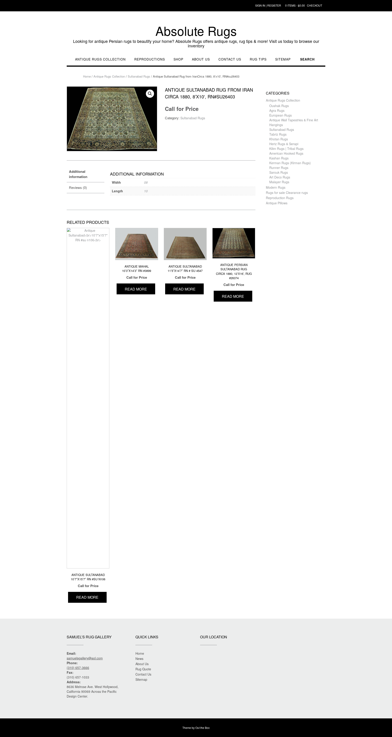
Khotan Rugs (278, 139)
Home (87, 76)
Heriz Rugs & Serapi (283, 144)
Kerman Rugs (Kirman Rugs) (290, 163)
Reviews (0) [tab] (78, 187)
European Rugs (280, 115)
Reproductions (149, 59)
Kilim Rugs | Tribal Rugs (286, 148)
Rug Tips (258, 59)
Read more (87, 597)
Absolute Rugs (196, 31)
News (139, 658)
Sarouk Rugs (278, 172)
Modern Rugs (275, 187)
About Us (201, 59)
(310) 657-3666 (78, 667)
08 (146, 182)
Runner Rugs (278, 167)
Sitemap (283, 59)
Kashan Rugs (279, 158)
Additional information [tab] (78, 174)
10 (146, 191)
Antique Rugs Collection (100, 59)
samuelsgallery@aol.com (85, 658)
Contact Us (229, 59)
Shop (178, 59)
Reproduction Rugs (280, 197)
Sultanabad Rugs (139, 76)
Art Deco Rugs (279, 177)
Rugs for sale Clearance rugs (287, 192)
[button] (150, 94)
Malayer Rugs (279, 182)
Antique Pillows (276, 203)
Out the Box (202, 728)
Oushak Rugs (279, 105)
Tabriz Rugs (278, 134)
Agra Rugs (276, 110)
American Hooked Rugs (286, 153)
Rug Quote (143, 669)
